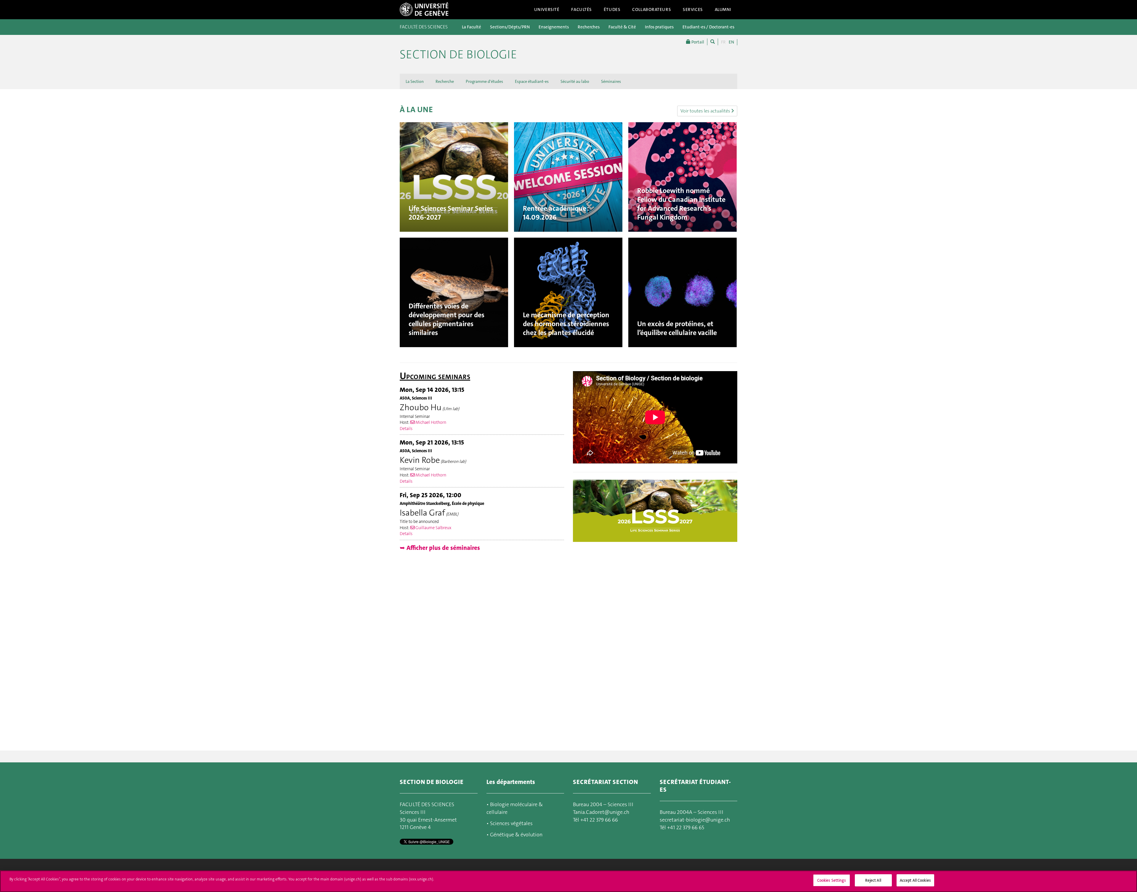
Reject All (873, 880)
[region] (568, 881)
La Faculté (471, 27)
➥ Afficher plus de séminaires (440, 548)
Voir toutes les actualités (705, 111)
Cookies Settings (831, 880)
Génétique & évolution (516, 834)
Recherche (445, 81)
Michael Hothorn (430, 422)
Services (693, 9)
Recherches (589, 27)
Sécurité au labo (575, 81)
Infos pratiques (659, 27)
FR (723, 42)
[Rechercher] (712, 41)
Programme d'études (484, 81)
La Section (415, 81)
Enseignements (554, 27)
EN (731, 42)
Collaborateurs (651, 9)
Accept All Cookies (915, 880)
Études (612, 9)
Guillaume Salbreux (433, 528)
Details (406, 428)
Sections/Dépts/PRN (510, 27)
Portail (697, 42)
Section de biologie (458, 54)
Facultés (581, 9)
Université (547, 9)
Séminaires (611, 81)
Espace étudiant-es (532, 81)
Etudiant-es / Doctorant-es (708, 27)
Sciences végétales (511, 823)
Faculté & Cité (622, 27)
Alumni (723, 9)
